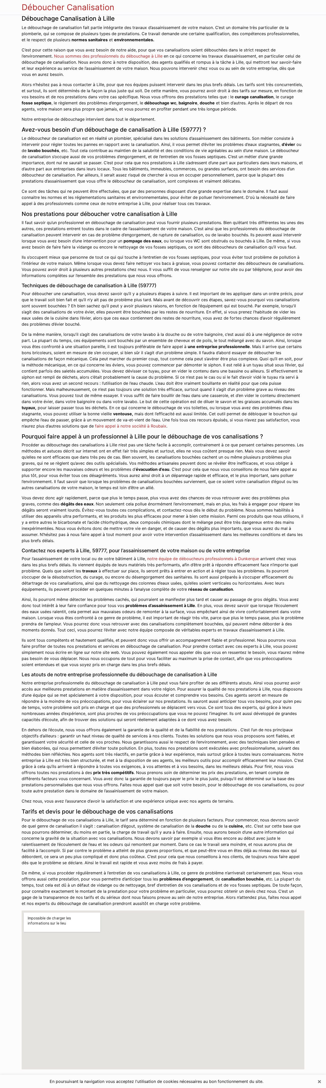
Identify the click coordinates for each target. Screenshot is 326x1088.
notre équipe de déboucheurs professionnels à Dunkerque (203, 558)
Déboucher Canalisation (68, 7)
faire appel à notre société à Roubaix (130, 426)
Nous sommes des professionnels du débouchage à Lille (108, 56)
